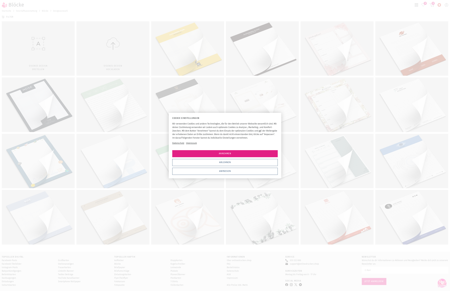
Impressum (191, 143)
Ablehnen (225, 162)
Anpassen (225, 171)
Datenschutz (178, 143)
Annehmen (225, 153)
